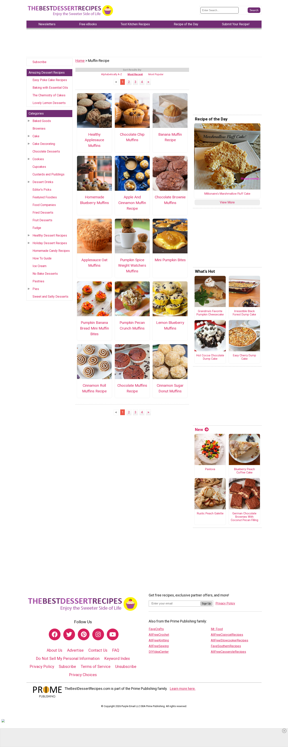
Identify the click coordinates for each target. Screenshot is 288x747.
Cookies (38, 159)
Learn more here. (183, 689)
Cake (36, 136)
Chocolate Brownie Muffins (170, 200)
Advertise (75, 650)
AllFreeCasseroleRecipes (228, 652)
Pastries (38, 281)
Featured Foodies (45, 197)
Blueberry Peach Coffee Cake (244, 471)
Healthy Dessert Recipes (50, 235)
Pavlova (210, 469)
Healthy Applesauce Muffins (94, 140)
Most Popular (155, 74)
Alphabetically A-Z (111, 74)
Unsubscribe (125, 666)
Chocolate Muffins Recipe (132, 388)
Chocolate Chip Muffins (132, 137)
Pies (36, 289)
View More (227, 202)
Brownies (39, 128)
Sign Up (206, 603)
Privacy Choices (83, 674)
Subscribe (39, 62)
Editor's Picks (42, 189)
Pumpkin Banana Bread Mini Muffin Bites (94, 328)
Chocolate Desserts (46, 151)
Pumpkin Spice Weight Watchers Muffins (132, 266)
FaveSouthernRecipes (226, 646)
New (199, 429)
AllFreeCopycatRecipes (227, 635)
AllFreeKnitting (159, 640)
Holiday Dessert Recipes (50, 243)
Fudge (37, 228)
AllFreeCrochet (159, 635)
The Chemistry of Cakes (49, 95)
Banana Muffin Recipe (170, 137)
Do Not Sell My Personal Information (68, 658)
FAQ (115, 650)
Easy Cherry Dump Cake (244, 357)
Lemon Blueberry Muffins (170, 325)
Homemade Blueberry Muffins (94, 200)
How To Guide (42, 258)
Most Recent (135, 74)
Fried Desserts (43, 212)
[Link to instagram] (98, 634)
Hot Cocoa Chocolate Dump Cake (210, 357)
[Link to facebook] (55, 634)
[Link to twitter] (69, 634)
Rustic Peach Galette (210, 513)
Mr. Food (217, 629)
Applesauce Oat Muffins (94, 263)
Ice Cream (39, 266)
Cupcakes (39, 167)
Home (80, 61)
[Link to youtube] (113, 634)
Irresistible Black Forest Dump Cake (244, 313)
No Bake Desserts (45, 273)
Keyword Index (117, 658)
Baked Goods (42, 121)
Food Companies (44, 205)
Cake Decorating (44, 144)
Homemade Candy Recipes (51, 251)
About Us (54, 650)
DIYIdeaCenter (159, 652)
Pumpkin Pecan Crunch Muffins (132, 325)
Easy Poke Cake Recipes (50, 80)
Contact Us (97, 650)
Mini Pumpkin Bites (170, 260)
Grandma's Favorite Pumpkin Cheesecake (210, 313)
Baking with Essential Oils (50, 87)
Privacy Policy (42, 666)
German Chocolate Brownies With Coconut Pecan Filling (244, 517)
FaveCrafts (156, 629)
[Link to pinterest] (84, 634)
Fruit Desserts (42, 220)
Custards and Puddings (48, 174)
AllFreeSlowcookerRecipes (229, 640)
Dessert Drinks (43, 182)
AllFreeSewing (159, 646)
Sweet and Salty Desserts (50, 296)
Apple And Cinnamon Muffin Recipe (132, 203)
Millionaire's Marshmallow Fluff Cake (227, 193)
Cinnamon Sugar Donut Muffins (170, 388)
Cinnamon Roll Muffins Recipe (94, 388)
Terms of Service (95, 666)
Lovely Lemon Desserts (49, 103)
